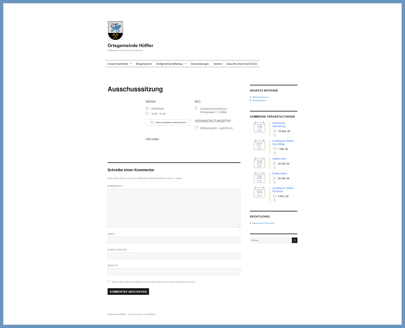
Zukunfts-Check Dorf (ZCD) (242, 64)
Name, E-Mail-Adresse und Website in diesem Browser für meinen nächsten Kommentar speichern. (154, 281)
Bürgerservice (144, 64)
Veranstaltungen (200, 64)
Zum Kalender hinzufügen (170, 122)
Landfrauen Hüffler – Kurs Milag (283, 142)
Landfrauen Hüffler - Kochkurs (283, 189)
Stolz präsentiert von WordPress (142, 314)
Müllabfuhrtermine (260, 97)
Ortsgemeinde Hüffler (130, 45)
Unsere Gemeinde (118, 64)
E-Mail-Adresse (118, 249)
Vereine (217, 64)
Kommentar (116, 185)
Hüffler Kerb (279, 158)
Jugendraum (226, 128)
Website (113, 265)
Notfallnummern (259, 100)
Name (112, 233)
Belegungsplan (208, 128)
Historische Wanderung (278, 124)
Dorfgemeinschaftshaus (169, 64)
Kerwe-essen (279, 173)
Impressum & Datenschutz (263, 223)
